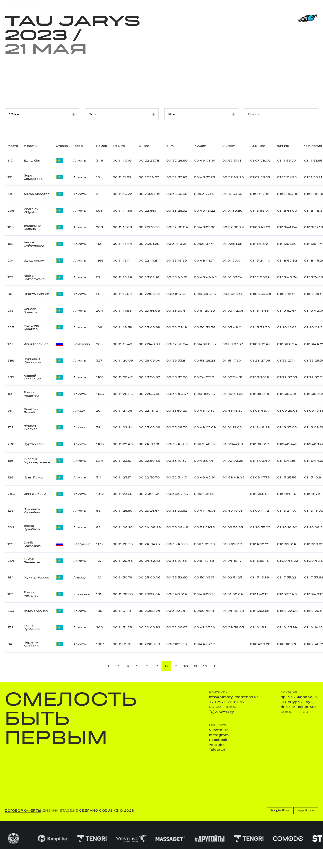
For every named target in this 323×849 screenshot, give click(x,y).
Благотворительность (128, 4)
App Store (306, 810)
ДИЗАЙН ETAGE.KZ (60, 811)
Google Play (279, 810)
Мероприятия (65, 4)
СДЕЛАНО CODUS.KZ (98, 811)
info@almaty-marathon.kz (234, 697)
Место (12, 145)
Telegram (218, 750)
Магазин (271, 4)
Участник (32, 145)
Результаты (92, 4)
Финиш (283, 145)
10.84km (257, 145)
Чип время (313, 145)
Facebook (218, 740)
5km (170, 145)
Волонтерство (184, 4)
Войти (313, 4)
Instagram (219, 735)
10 (185, 666)
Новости (159, 4)
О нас (207, 4)
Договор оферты (23, 811)
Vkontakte (219, 730)
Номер (101, 145)
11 (195, 666)
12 (205, 666)
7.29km (200, 145)
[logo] (21, 4)
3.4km (144, 145)
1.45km (119, 145)
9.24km (228, 145)
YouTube (217, 745)
